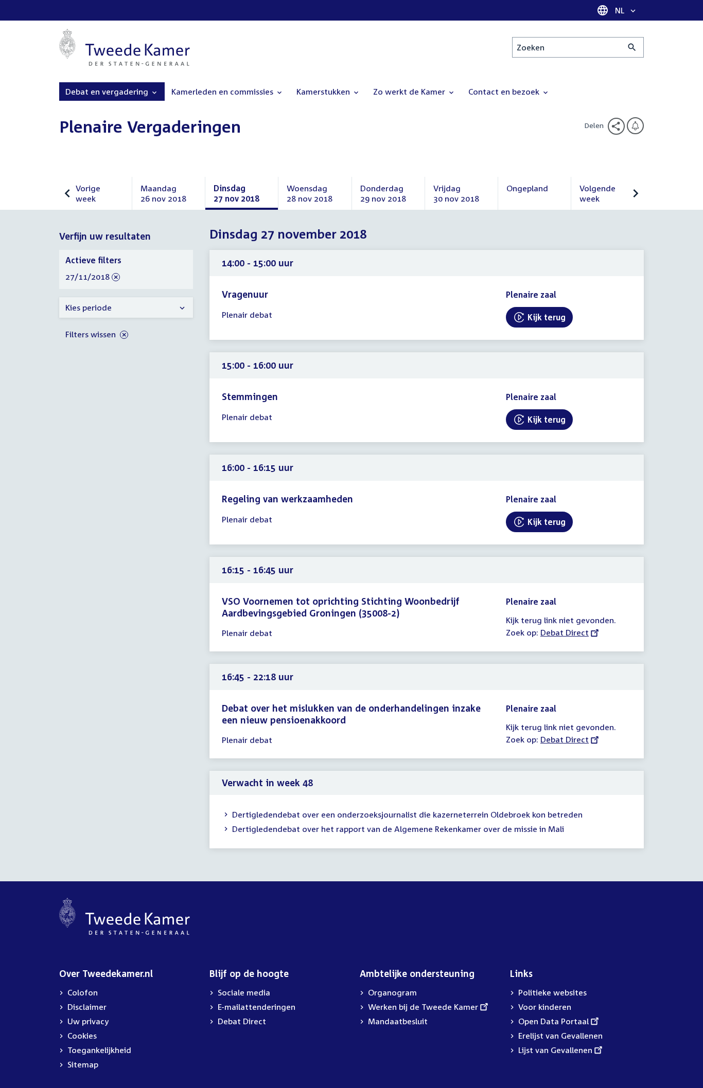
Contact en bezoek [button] (504, 91)
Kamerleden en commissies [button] (223, 91)
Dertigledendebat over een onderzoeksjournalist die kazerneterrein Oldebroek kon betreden (407, 814)
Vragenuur (245, 294)
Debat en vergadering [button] (107, 91)
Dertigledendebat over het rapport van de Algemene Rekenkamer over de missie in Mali (398, 829)
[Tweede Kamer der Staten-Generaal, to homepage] (124, 47)
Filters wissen (91, 334)
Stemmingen (250, 396)
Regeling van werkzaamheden (287, 498)
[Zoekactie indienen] (632, 47)
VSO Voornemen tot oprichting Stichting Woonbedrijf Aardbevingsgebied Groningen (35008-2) (341, 607)
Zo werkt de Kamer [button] (410, 91)
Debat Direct (564, 632)
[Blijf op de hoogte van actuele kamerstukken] (635, 125)
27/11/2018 (87, 277)
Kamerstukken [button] (324, 91)
